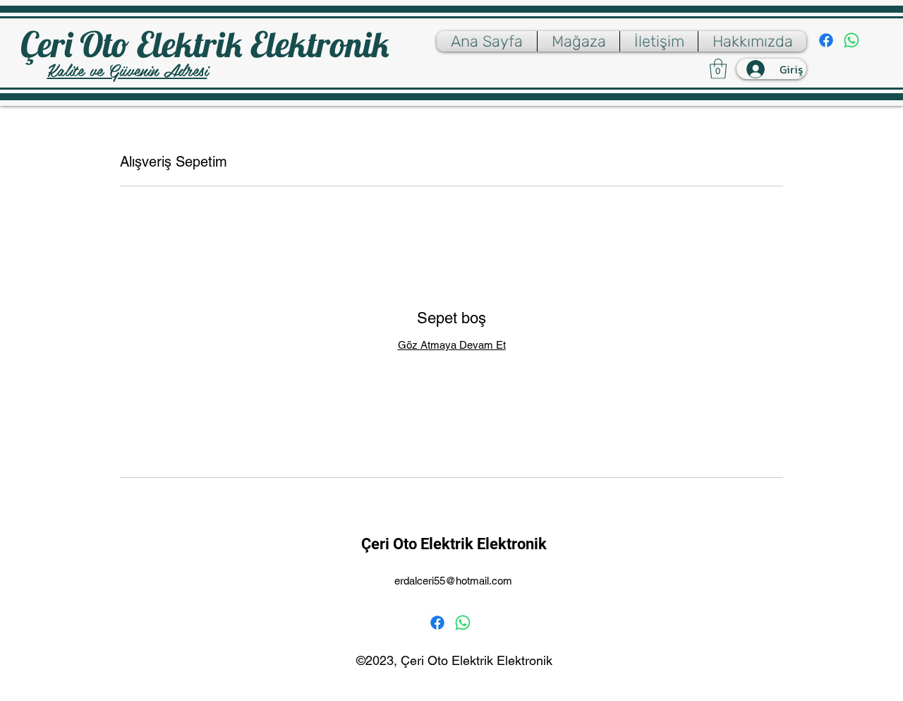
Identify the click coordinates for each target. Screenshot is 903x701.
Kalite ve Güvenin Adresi (127, 69)
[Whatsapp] (851, 40)
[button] (718, 69)
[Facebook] (826, 40)
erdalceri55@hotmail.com (453, 581)
